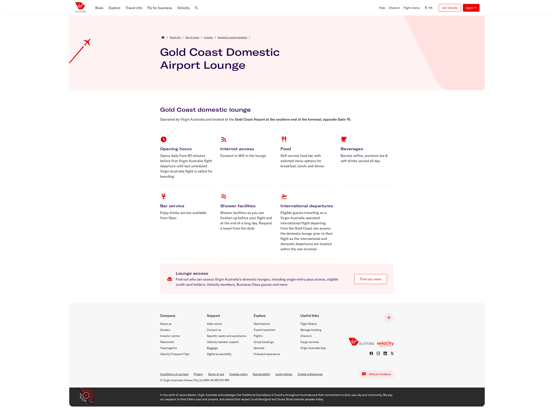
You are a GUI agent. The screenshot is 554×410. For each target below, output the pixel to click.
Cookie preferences (310, 374)
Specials (259, 348)
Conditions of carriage (174, 374)
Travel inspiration (264, 330)
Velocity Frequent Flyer (175, 354)
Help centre (214, 323)
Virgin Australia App (313, 348)
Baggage (212, 348)
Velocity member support (223, 342)
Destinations (262, 323)
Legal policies (283, 374)
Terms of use (216, 374)
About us (166, 323)
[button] (99, 8)
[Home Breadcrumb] (163, 37)
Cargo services (309, 342)
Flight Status (308, 323)
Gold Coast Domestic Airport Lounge (220, 58)
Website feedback (380, 374)
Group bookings (264, 342)
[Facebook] (371, 353)
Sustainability (261, 374)
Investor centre (170, 336)
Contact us (214, 330)
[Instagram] (378, 353)
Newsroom (167, 342)
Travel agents (168, 348)
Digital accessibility (219, 354)
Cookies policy (238, 374)
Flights (258, 336)
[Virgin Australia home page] (80, 8)
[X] (392, 353)
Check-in (306, 336)
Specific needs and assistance (226, 336)
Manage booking (310, 330)
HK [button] (430, 8)
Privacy (198, 374)
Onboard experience (267, 354)
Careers (165, 330)
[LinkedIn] (385, 353)
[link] (175, 37)
